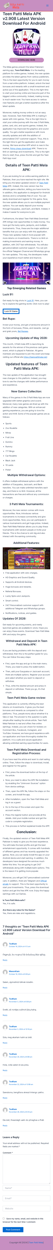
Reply (5, 960)
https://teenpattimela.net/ (35, 357)
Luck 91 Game (11, 311)
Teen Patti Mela (36, 1242)
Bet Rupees (23, 331)
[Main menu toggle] (47, 5)
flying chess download (20, 148)
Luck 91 (30, 300)
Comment (8, 1153)
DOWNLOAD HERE (26, 60)
